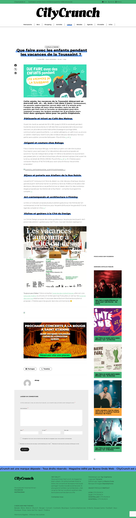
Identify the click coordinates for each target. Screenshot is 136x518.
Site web (66, 430)
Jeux (115, 508)
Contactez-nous (57, 497)
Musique (17, 510)
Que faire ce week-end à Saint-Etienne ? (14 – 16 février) (107, 375)
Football (109, 508)
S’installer (100, 24)
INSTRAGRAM (19, 492)
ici (66, 137)
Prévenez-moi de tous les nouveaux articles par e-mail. (65, 443)
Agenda (90, 24)
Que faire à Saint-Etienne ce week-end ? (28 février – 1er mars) (106, 301)
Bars (38, 24)
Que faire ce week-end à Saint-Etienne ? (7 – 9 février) (107, 449)
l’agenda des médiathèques (63, 293)
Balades (79, 24)
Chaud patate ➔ (19, 2)
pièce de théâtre (30, 296)
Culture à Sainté (52, 47)
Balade (17, 508)
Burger (42, 508)
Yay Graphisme (106, 477)
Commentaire (23, 408)
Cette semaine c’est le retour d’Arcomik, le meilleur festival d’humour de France (107, 411)
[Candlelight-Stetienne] (55, 340)
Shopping (48, 24)
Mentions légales (21, 515)
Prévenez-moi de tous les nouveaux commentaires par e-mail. (35, 443)
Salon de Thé (32, 510)
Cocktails (56, 508)
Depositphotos (107, 483)
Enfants (90, 508)
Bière (23, 508)
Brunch (35, 508)
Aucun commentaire (51, 59)
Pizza (24, 510)
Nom (21, 430)
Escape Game (99, 508)
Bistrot (28, 508)
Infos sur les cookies (37, 515)
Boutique (65, 508)
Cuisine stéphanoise (78, 508)
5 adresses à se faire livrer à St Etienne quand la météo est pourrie (50, 2)
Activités (59, 24)
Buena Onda (109, 481)
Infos (110, 24)
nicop (64, 59)
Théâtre (47, 510)
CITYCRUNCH (95, 492)
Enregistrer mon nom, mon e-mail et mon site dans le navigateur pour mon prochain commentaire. (47, 438)
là (70, 137)
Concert (49, 508)
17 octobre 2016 (40, 59)
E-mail (44, 430)
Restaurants (27, 24)
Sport (40, 510)
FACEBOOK (18, 490)
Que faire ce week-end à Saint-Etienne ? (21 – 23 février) (107, 339)
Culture (69, 24)
